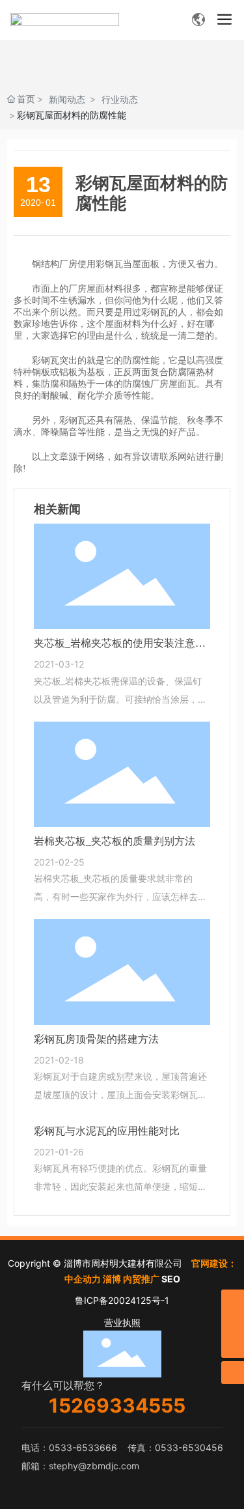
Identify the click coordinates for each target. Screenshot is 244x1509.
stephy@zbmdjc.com (94, 1465)
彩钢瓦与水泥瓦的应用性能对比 (107, 1130)
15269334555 (117, 1405)
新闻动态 (67, 99)
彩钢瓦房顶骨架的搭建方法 (96, 1039)
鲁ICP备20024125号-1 (122, 1300)
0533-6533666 (83, 1447)
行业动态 (120, 99)
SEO (170, 1278)
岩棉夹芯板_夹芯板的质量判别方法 (114, 841)
